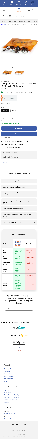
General (3, 21)
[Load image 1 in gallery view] (7, 72)
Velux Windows (9, 376)
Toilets (6, 381)
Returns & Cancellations (11, 397)
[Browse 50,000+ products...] (35, 16)
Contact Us (7, 402)
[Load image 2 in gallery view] (19, 72)
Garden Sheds (8, 374)
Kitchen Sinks (8, 378)
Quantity (3, 115)
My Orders (7, 392)
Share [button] (5, 163)
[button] (4, 10)
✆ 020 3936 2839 (10, 413)
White (14, 110)
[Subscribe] (31, 308)
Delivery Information (24, 21)
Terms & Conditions (20, 434)
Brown (5, 110)
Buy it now (19, 134)
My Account (8, 390)
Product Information (10, 153)
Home (3, 24)
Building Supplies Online (21, 430)
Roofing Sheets (9, 369)
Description (12, 21)
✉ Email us (7, 418)
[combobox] (19, 16)
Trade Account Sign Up (11, 395)
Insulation (7, 371)
